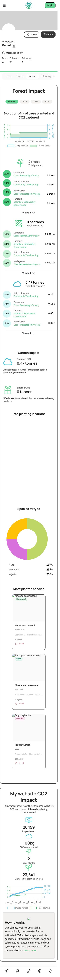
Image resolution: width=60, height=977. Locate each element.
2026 (24, 101)
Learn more (20, 372)
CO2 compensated (29, 847)
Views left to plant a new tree (29, 879)
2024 (47, 101)
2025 (36, 101)
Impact (32, 76)
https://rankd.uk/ (14, 53)
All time (12, 101)
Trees (8, 76)
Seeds (20, 76)
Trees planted (28, 863)
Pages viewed (28, 831)
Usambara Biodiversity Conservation (25, 203)
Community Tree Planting (26, 184)
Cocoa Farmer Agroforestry (27, 175)
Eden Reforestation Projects (27, 194)
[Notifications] (51, 971)
